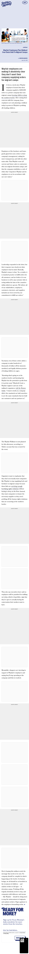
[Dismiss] (26, 939)
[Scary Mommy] (6, 4)
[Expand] (21, 939)
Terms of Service (22, 932)
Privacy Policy (6, 933)
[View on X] (14, 190)
